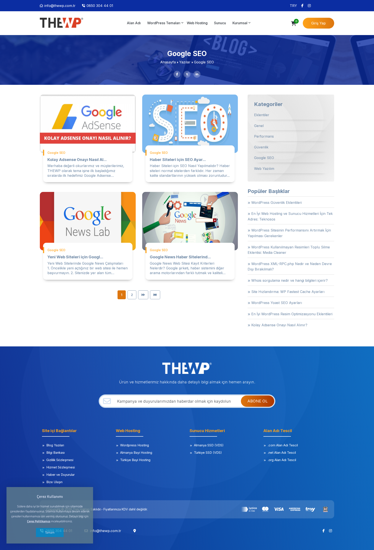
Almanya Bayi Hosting (136, 452)
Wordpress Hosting (134, 445)
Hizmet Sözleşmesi (60, 467)
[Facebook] (302, 5)
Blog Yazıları (55, 445)
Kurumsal (239, 23)
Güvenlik (261, 147)
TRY (293, 5)
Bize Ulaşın (54, 482)
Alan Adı (134, 23)
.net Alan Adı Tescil (282, 452)
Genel (259, 126)
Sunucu (220, 23)
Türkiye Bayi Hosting (135, 460)
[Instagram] (309, 5)
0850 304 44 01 (100, 5)
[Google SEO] (61, 23)
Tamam (50, 532)
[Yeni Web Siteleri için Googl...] (88, 221)
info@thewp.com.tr (60, 5)
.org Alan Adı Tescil (282, 460)
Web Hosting (197, 23)
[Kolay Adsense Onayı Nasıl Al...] (88, 124)
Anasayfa (168, 62)
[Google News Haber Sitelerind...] (190, 221)
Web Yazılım (264, 168)
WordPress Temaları (163, 23)
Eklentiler (261, 115)
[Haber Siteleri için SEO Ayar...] (190, 124)
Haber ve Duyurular (60, 475)
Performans (264, 136)
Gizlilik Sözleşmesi (59, 460)
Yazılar (184, 62)
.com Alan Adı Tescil (283, 445)
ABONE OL (257, 401)
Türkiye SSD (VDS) (208, 452)
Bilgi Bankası (55, 452)
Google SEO (264, 158)
